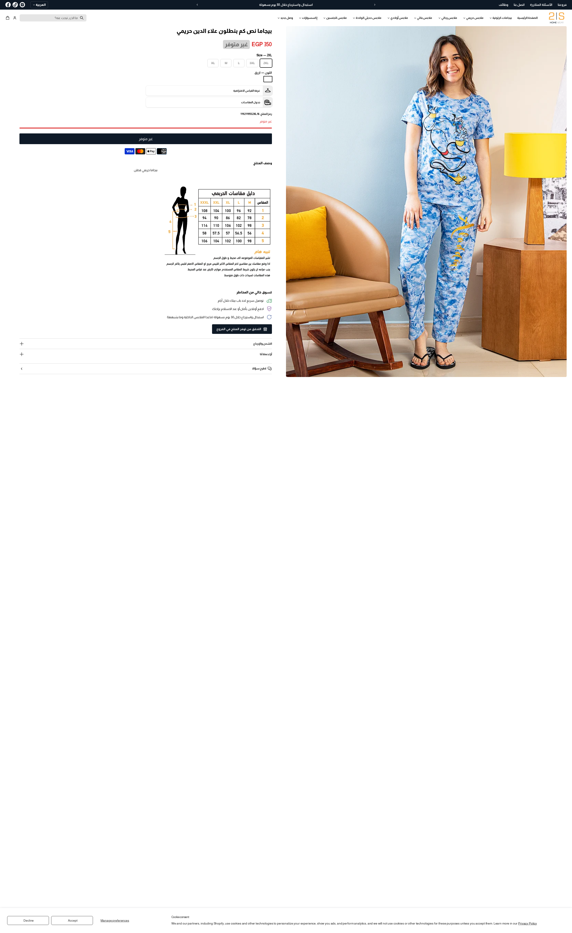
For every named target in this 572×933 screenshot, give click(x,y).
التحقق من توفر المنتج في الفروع (239, 329)
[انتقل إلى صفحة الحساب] (14, 17)
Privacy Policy (527, 923)
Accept (72, 920)
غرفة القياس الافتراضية (246, 90)
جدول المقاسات (250, 102)
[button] (8, 17)
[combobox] (53, 17)
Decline (28, 920)
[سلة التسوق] (8, 17)
